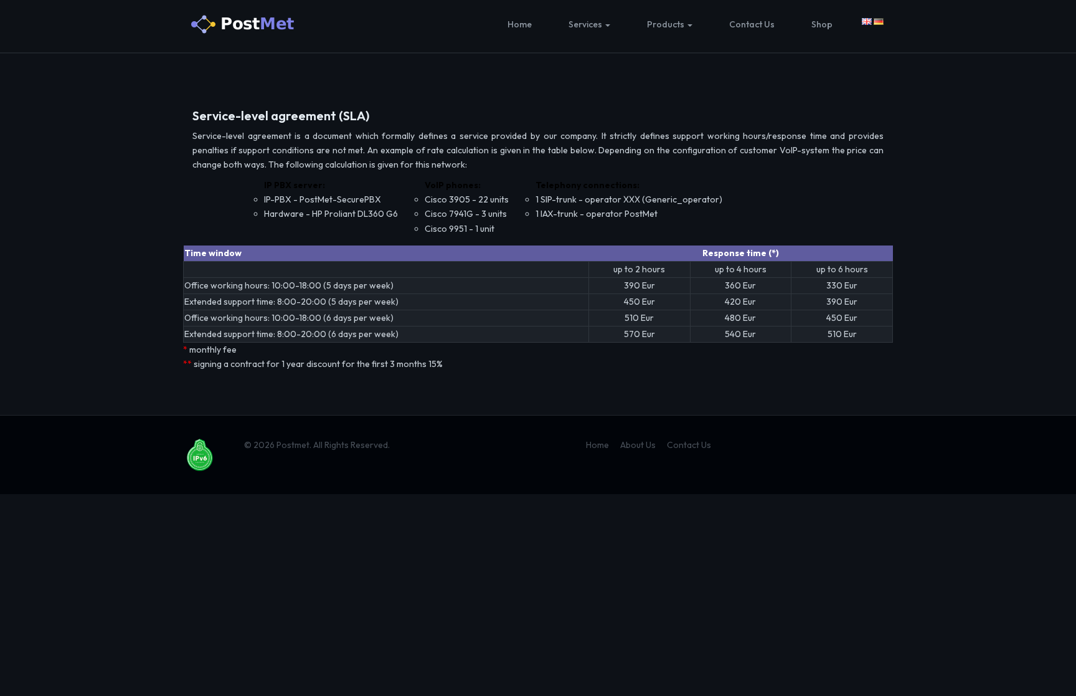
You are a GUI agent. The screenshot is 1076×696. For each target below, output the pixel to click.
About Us (638, 444)
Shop (822, 24)
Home (519, 24)
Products (666, 24)
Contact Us (752, 24)
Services (586, 24)
